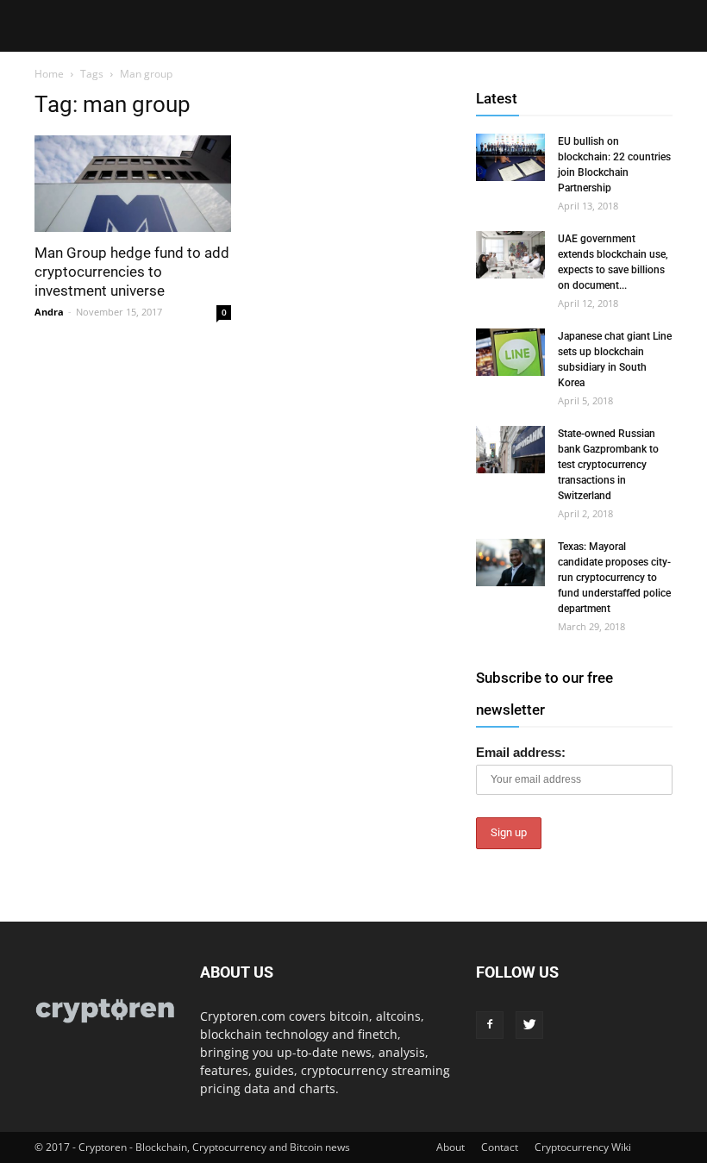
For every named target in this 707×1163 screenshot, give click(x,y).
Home (49, 73)
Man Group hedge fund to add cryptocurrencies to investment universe (131, 271)
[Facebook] (490, 1025)
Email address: (521, 752)
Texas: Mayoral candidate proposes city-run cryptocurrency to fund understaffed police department (614, 578)
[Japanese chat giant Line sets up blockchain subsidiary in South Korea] (510, 352)
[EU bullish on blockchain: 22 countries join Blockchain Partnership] (510, 157)
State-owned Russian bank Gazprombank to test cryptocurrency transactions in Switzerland (608, 465)
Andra (49, 311)
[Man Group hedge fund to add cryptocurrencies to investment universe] (132, 183)
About (450, 1147)
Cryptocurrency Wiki (583, 1147)
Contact (499, 1147)
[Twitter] (529, 1025)
